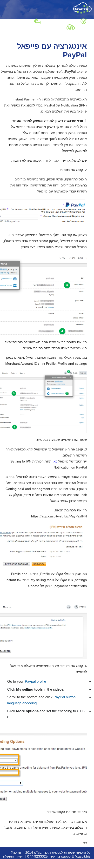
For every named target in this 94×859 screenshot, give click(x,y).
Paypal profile (35, 681)
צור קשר (54, 856)
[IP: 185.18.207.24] (82, 8)
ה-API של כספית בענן (50, 26)
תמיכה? (16, 852)
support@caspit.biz (75, 856)
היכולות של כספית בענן (63, 21)
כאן (54, 461)
